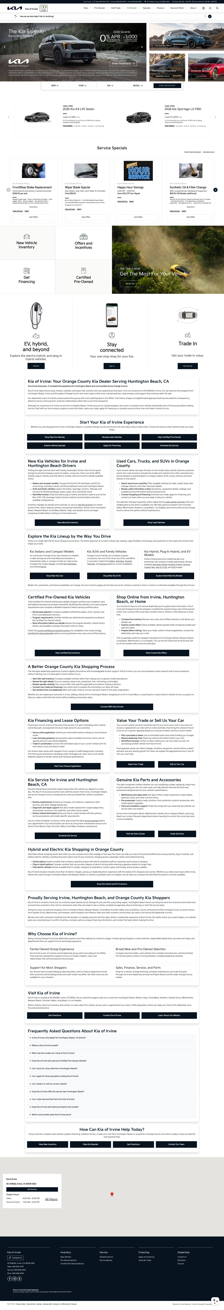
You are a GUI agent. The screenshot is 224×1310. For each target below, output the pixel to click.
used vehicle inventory (176, 502)
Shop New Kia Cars (54, 576)
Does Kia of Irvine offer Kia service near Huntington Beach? (58, 1092)
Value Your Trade (135, 764)
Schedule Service (208, 152)
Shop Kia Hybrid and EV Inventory (112, 884)
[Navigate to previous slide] (2, 52)
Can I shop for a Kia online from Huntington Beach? (54, 1068)
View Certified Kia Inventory (67, 653)
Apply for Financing (112, 446)
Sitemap (39, 1304)
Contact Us (17, 1258)
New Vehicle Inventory (26, 245)
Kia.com (181, 1264)
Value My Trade (145, 1260)
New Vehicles (66, 1257)
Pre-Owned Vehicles (69, 1260)
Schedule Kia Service (169, 446)
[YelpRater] (19, 1278)
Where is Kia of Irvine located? (45, 1045)
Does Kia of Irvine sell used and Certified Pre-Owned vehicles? (59, 1061)
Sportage (120, 561)
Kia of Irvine (11, 1304)
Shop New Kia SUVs (112, 576)
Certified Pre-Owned (83, 279)
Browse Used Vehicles (112, 437)
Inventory (66, 1252)
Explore (36, 366)
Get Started (187, 366)
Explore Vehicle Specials (54, 446)
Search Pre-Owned (163, 76)
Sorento (128, 561)
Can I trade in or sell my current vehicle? (49, 1084)
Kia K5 (43, 567)
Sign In (112, 366)
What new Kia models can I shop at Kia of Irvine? (53, 1053)
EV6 (165, 567)
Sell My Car (130, 284)
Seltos (112, 561)
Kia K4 (52, 564)
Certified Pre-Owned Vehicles (72, 1264)
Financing (144, 1252)
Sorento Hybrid (175, 565)
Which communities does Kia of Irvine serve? (51, 1115)
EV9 (173, 567)
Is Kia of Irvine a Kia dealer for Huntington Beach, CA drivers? (59, 1038)
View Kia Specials (90, 1144)
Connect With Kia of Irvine (111, 707)
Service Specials (106, 1260)
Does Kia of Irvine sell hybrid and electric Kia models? (55, 1107)
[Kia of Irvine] (27, 8)
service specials (91, 821)
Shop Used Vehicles (156, 523)
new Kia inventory (86, 505)
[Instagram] (14, 1278)
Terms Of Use (31, 1304)
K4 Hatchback (70, 564)
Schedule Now (201, 76)
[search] (217, 8)
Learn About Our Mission (169, 1015)
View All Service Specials (192, 152)
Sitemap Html (47, 1304)
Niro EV (159, 567)
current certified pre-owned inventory (53, 631)
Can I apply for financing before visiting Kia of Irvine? (55, 1076)
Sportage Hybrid (160, 565)
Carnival (103, 564)
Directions (182, 1260)
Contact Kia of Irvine (112, 1015)
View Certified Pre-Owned (169, 437)
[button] (112, 1194)
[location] (145, 2)
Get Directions (54, 1015)
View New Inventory (47, 1144)
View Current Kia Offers (156, 653)
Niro (153, 567)
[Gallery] (73, 52)
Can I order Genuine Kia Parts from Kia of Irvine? (53, 1099)
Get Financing (27, 279)
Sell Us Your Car (177, 764)
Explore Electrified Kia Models (169, 576)
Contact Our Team (176, 1144)
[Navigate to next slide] (144, 52)
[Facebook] (9, 1278)
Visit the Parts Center (135, 834)
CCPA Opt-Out (65, 1304)
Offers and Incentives (83, 245)
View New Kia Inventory (67, 523)
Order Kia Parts (177, 834)
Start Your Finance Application (67, 766)
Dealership (183, 1252)
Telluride (91, 564)
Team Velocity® (186, 1304)
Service (104, 1252)
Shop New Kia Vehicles (55, 437)
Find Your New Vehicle (163, 45)
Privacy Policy (21, 1304)
